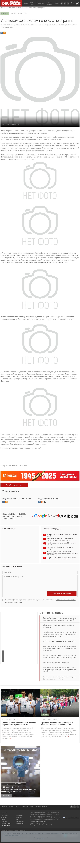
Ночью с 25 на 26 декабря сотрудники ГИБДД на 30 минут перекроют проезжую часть (61, 558)
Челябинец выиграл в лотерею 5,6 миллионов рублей (61, 543)
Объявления (40, 3)
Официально (20, 823)
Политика (19, 817)
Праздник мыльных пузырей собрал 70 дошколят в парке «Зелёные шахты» (57, 724)
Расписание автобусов (41, 806)
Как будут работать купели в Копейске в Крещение (60, 548)
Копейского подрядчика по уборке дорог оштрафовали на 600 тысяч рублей (60, 539)
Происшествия (5, 823)
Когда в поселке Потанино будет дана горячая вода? (62, 535)
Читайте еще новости (14, 485)
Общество (4, 815)
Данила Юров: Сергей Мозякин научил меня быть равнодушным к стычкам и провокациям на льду (60, 670)
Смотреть (18, 784)
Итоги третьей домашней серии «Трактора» (59, 641)
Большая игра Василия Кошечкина (56, 663)
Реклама (57, 3)
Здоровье (4, 821)
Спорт (3, 819)
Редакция (4, 806)
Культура (4, 817)
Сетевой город (32, 3)
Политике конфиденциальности (12, 835)
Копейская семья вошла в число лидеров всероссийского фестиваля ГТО (19, 724)
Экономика (19, 815)
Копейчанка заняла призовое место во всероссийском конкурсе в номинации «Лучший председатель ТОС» (62, 553)
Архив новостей (49, 3)
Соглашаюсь (41, 838)
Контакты (11, 806)
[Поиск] (72, 3)
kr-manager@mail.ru (41, 821)
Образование (20, 821)
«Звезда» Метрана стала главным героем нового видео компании (18, 790)
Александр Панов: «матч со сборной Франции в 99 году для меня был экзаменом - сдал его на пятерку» (59, 648)
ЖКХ (17, 819)
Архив (31, 806)
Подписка (25, 806)
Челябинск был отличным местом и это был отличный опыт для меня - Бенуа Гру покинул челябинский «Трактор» (59, 634)
